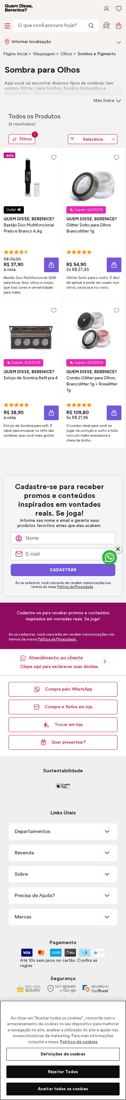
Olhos (67, 54)
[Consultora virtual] (106, 26)
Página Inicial (16, 54)
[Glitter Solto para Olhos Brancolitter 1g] (93, 177)
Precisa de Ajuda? (35, 895)
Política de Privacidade (75, 587)
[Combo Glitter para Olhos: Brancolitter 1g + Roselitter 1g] (93, 329)
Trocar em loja (68, 725)
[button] (54, 157)
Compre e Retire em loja (68, 707)
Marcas (23, 916)
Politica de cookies (79, 1042)
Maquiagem (44, 54)
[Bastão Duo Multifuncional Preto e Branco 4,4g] (31, 177)
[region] (63, 1050)
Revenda (24, 852)
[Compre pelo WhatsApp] (109, 557)
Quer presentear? (68, 742)
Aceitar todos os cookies (63, 1089)
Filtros (27, 137)
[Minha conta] (106, 8)
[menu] (7, 26)
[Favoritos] (119, 8)
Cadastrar (63, 570)
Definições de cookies (63, 1054)
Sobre (21, 874)
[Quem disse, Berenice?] (18, 8)
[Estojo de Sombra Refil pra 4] (31, 329)
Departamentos (32, 831)
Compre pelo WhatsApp (68, 689)
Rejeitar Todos (63, 1072)
